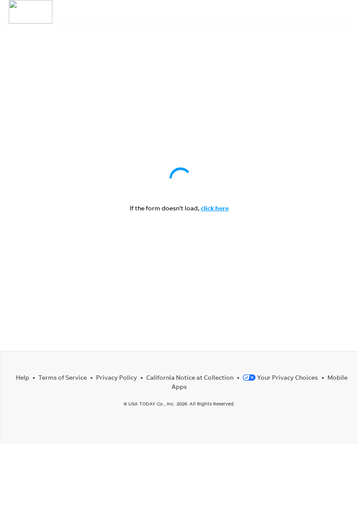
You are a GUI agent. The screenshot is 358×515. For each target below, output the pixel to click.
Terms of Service (62, 377)
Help (22, 377)
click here (215, 208)
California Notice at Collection (190, 377)
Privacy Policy (116, 377)
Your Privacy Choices (287, 377)
